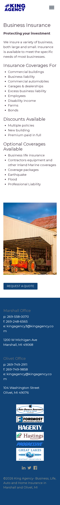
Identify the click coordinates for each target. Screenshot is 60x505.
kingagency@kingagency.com (27, 376)
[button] (52, 7)
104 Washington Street (21, 388)
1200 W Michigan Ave (20, 340)
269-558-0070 (18, 317)
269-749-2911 (17, 364)
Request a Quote (20, 286)
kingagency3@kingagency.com (28, 328)
